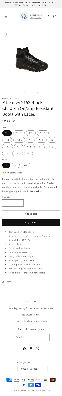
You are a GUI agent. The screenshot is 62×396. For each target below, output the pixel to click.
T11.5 (19, 133)
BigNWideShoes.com (26, 390)
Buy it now (31, 222)
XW (25, 165)
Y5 (6, 153)
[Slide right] (37, 92)
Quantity (6, 197)
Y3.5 (29, 146)
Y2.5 (7, 146)
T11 (7, 133)
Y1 (30, 140)
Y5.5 (17, 153)
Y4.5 (51, 146)
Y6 (28, 153)
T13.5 (19, 140)
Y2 (52, 140)
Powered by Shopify (42, 390)
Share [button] (8, 281)
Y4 (40, 146)
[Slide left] (24, 92)
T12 (31, 133)
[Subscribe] (46, 337)
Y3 (18, 146)
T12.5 (42, 133)
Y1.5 (41, 140)
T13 (7, 140)
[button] (6, 16)
